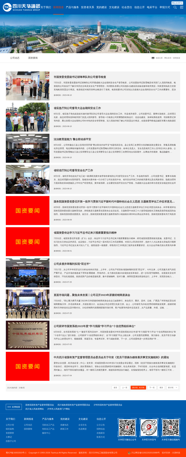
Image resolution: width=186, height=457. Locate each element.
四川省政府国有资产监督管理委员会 (74, 405)
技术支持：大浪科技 (171, 452)
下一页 (152, 388)
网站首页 (167, 58)
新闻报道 (176, 58)
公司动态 (14, 58)
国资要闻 (33, 58)
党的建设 (65, 419)
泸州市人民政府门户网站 (58, 409)
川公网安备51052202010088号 (145, 452)
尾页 (161, 388)
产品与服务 (48, 419)
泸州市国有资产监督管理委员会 (108, 405)
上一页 (124, 388)
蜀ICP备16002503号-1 (16, 452)
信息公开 (101, 419)
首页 (115, 388)
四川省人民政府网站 (34, 409)
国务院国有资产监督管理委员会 (39, 405)
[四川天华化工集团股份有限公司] (22, 7)
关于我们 (10, 419)
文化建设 (83, 419)
